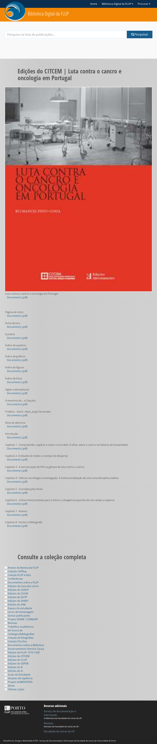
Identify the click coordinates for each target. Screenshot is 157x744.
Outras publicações (18, 615)
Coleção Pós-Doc (17, 641)
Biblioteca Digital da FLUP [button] (117, 4)
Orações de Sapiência (20, 678)
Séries (11, 685)
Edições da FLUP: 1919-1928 (23, 652)
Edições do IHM (16, 604)
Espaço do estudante (19, 608)
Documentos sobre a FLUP (22, 582)
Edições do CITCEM (18, 656)
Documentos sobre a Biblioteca (25, 645)
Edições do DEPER (18, 663)
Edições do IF (15, 667)
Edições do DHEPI (17, 601)
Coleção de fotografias (20, 637)
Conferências (15, 578)
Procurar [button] (143, 4)
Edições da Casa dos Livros (23, 586)
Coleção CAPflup (17, 571)
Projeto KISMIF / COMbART (22, 619)
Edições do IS (15, 671)
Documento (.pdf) (17, 297)
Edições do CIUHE (17, 593)
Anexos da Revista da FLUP (22, 567)
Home (93, 4)
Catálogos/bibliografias (20, 634)
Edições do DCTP (17, 597)
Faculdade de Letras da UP (59, 731)
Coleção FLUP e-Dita (19, 575)
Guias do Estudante (18, 674)
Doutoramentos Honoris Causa (25, 648)
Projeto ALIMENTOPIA (20, 682)
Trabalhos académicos (20, 626)
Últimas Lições (15, 689)
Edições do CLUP (17, 660)
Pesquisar (141, 34)
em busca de (14, 630)
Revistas (12, 623)
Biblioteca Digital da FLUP (48, 13)
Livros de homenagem (20, 612)
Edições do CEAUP (18, 589)
